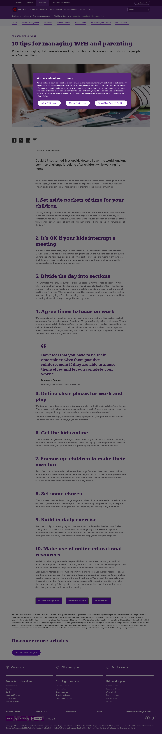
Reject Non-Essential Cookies (110, 103)
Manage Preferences (77, 103)
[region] (82, 91)
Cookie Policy (42, 96)
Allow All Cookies (49, 103)
